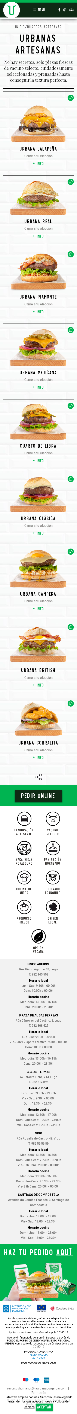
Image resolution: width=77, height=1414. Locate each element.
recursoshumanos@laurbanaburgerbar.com (37, 1388)
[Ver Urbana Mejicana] (38, 347)
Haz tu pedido (38, 1252)
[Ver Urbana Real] (38, 198)
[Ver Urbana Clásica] (38, 494)
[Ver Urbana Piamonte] (38, 271)
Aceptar (44, 1407)
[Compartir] (39, 777)
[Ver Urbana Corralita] (38, 719)
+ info (38, 163)
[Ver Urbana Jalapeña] (38, 119)
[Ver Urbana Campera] (38, 569)
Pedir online (38, 796)
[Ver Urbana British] (38, 644)
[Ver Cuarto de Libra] (38, 422)
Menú (40, 10)
